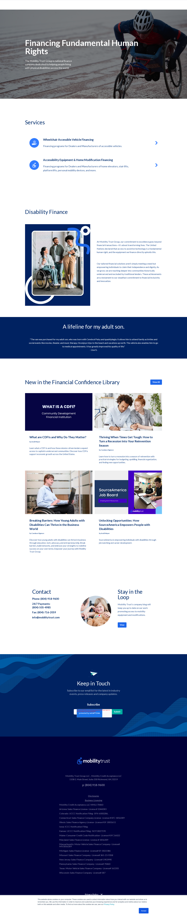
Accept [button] (143, 910)
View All (156, 382)
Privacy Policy (109, 904)
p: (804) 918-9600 (93, 785)
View (122, 625)
